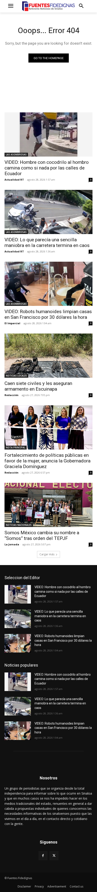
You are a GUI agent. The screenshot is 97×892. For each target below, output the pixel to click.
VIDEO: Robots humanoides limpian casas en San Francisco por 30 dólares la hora (48, 314)
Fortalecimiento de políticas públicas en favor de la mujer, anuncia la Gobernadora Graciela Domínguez (47, 460)
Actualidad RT (14, 179)
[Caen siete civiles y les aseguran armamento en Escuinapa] (48, 356)
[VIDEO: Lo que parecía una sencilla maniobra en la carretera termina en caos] (48, 212)
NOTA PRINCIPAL (15, 447)
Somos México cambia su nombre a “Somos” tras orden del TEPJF (42, 535)
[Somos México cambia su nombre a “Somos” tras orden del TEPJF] (48, 505)
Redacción (11, 395)
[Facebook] (43, 855)
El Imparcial (12, 323)
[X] (54, 855)
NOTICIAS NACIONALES (19, 525)
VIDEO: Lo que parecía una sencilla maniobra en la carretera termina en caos (47, 242)
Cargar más (46, 554)
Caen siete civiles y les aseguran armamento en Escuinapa (38, 386)
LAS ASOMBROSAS (16, 154)
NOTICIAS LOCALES (16, 375)
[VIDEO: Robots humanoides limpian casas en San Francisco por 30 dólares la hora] (48, 284)
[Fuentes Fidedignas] (48, 6)
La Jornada (12, 544)
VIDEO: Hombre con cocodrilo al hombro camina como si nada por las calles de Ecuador (47, 168)
